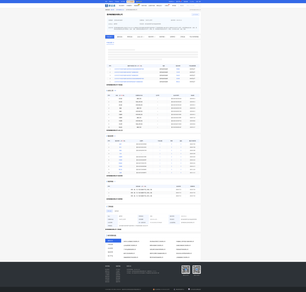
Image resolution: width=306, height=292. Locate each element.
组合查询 (121, 5)
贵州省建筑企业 (120, 9)
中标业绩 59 (110, 42)
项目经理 (110, 136)
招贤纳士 (118, 273)
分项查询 (129, 5)
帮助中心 (111, 1)
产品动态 (117, 1)
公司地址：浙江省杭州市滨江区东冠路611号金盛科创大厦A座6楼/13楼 (143, 273)
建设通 (112, 9)
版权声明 (118, 281)
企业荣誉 (107, 280)
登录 (200, 1)
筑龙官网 (118, 274)
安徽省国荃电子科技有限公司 (131, 257)
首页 (106, 1)
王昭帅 (120, 160)
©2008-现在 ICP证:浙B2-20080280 (113, 289)
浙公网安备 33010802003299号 (162, 289)
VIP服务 (118, 271)
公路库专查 (151, 5)
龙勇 (120, 172)
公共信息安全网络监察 (195, 289)
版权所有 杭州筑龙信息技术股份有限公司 (131, 289)
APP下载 (123, 1)
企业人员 (110, 90)
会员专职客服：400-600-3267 (133, 269)
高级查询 (136, 5)
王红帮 (178, 72)
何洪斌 (178, 78)
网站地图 (118, 278)
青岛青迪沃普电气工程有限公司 (157, 241)
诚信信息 (107, 281)
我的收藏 (186, 1)
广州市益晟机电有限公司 (130, 249)
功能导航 (171, 1)
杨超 (120, 150)
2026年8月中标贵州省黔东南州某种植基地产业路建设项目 (128, 81)
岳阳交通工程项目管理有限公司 (157, 249)
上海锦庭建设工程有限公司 (182, 257)
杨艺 (120, 144)
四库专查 (144, 5)
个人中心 (192, 1)
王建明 (120, 156)
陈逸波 (120, 163)
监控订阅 (178, 1)
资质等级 (110, 181)
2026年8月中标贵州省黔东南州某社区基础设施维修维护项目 (129, 69)
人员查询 (107, 274)
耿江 (120, 147)
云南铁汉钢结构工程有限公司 (183, 245)
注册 (197, 1)
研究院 (174, 5)
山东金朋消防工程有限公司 (130, 245)
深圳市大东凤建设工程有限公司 (131, 241)
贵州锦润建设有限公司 (131, 9)
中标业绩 (107, 273)
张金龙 (178, 75)
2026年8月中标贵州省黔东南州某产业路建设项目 (126, 72)
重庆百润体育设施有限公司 (156, 257)
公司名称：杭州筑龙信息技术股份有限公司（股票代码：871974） (142, 271)
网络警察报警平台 (180, 289)
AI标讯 (167, 5)
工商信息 (110, 206)
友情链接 (118, 276)
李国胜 (178, 69)
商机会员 (140, 1)
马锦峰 (120, 166)
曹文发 (178, 81)
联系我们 (118, 280)
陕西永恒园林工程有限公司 (156, 245)
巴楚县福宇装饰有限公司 (182, 249)
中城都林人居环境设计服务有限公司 (185, 241)
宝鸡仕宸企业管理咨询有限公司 (184, 253)
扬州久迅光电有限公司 (129, 253)
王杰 (120, 153)
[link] (112, 9)
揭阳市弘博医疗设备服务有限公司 (158, 253)
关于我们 (118, 269)
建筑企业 (107, 271)
